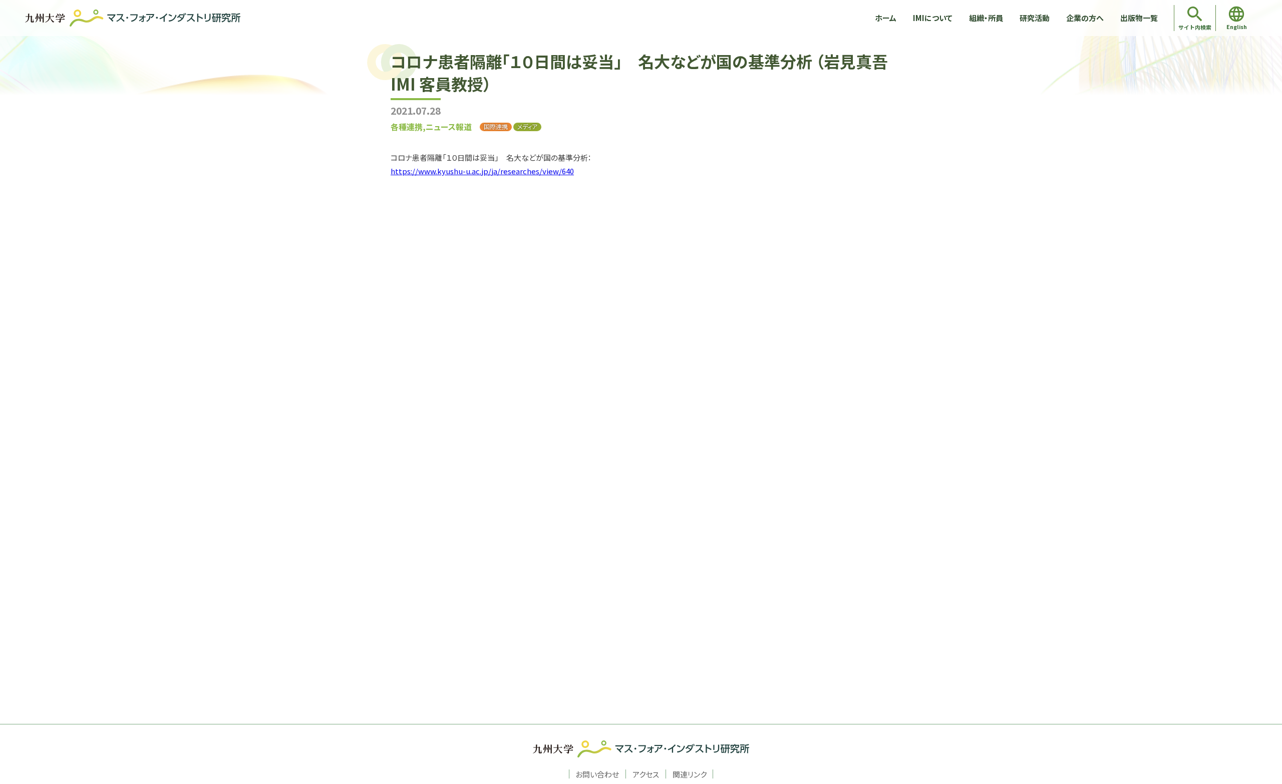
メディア (527, 127)
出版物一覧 (1139, 18)
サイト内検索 (1194, 27)
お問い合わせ (597, 773)
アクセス (645, 773)
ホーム (885, 18)
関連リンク (690, 773)
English (1236, 27)
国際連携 (496, 127)
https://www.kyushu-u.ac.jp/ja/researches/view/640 (482, 171)
